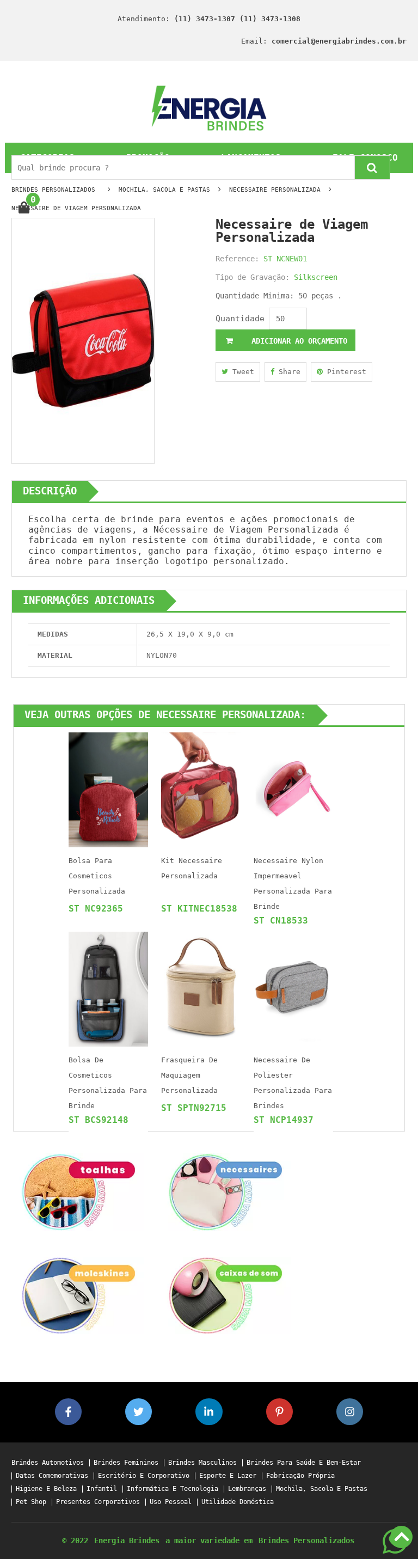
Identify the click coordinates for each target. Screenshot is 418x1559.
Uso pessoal (171, 1502)
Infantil (102, 1489)
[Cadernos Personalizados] (78, 1295)
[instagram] (349, 1411)
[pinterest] (279, 1411)
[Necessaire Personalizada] (225, 1192)
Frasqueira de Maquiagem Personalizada (189, 1075)
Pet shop (31, 1502)
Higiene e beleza (46, 1489)
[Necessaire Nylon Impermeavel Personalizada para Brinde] (293, 789)
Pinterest (344, 372)
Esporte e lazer (227, 1475)
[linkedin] (208, 1411)
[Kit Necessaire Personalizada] (201, 789)
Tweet (241, 372)
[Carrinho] (23, 208)
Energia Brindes (126, 1540)
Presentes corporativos (98, 1502)
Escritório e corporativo (143, 1475)
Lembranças (247, 1489)
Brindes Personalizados (306, 1540)
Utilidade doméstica (237, 1502)
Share (287, 372)
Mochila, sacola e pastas (321, 1489)
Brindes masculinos (202, 1462)
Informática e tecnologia (172, 1489)
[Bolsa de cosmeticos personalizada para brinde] (108, 989)
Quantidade (240, 318)
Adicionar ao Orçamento (297, 341)
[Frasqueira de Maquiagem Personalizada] (201, 989)
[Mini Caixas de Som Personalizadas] (225, 1295)
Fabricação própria (300, 1475)
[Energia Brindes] (209, 107)
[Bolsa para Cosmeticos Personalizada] (108, 789)
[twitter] (138, 1411)
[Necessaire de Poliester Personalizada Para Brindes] (293, 989)
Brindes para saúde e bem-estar (304, 1462)
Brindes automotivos (47, 1462)
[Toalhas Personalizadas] (78, 1192)
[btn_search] (372, 167)
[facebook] (68, 1411)
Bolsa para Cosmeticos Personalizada (97, 876)
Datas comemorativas (52, 1475)
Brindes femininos (126, 1462)
